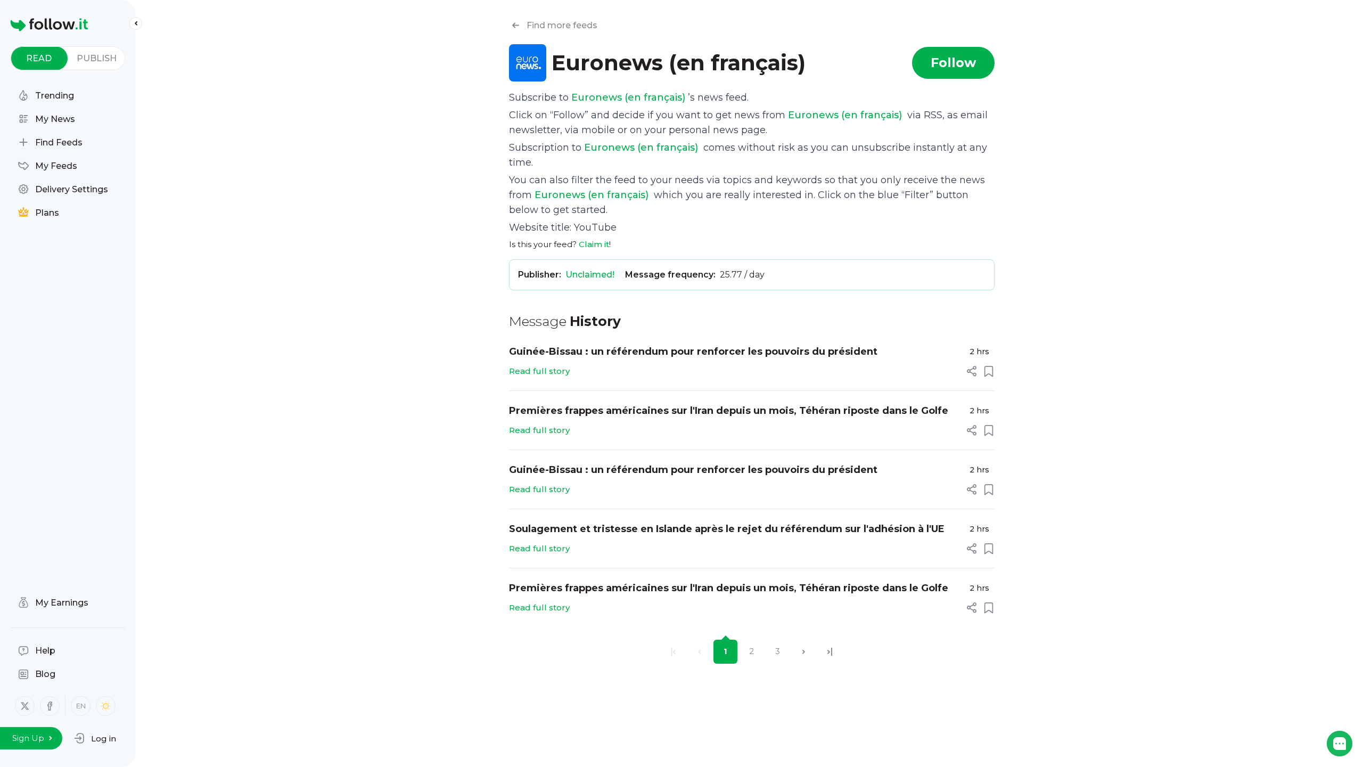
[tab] (39, 58)
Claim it (594, 244)
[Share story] (972, 371)
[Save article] (989, 371)
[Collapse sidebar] (135, 23)
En (81, 705)
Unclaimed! (589, 275)
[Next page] (804, 652)
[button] (95, 738)
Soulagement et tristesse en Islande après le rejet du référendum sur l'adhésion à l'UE (727, 529)
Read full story (539, 371)
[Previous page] (699, 652)
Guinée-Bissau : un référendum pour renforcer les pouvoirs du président (693, 351)
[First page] (673, 652)
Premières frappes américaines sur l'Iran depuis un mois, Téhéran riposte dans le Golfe (728, 411)
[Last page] (830, 652)
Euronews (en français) (629, 97)
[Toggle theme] (105, 706)
